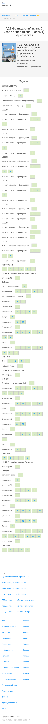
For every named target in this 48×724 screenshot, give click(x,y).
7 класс (26, 656)
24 (34, 348)
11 (34, 312)
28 (16, 353)
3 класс (26, 632)
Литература (6, 662)
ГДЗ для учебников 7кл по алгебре (16, 612)
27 (10, 353)
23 (29, 348)
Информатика (7, 650)
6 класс (26, 650)
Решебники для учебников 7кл (14, 594)
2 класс (26, 627)
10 (29, 312)
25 (40, 348)
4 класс (26, 638)
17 (34, 332)
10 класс (26, 673)
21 (17, 348)
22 (23, 348)
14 (17, 332)
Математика (7, 673)
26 (5, 353)
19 (5, 337)
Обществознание (9, 679)
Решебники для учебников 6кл (14, 588)
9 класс (26, 668)
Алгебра (5, 621)
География (6, 638)
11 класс (26, 679)
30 (39, 536)
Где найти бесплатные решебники (15, 577)
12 (17, 322)
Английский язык (9, 627)
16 (29, 332)
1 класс (26, 621)
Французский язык (9, 703)
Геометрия (6, 644)
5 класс (26, 644)
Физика (5, 697)
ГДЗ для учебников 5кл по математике (18, 600)
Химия (4, 708)
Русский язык (7, 691)
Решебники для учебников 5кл (14, 582)
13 (23, 322)
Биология (6, 632)
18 (40, 332)
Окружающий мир (9, 685)
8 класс (26, 662)
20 (10, 337)
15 (23, 332)
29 (23, 450)
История (5, 656)
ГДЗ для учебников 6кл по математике (18, 606)
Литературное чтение (10, 668)
